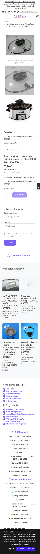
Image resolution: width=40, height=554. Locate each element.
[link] (20, 16)
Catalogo (7, 21)
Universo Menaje (12, 416)
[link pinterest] (9, 11)
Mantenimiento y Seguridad (16, 424)
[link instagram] (6, 11)
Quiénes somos (11, 401)
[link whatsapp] (15, 11)
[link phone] (38, 184)
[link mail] (38, 187)
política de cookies (22, 544)
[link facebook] (3, 11)
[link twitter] (12, 11)
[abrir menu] (3, 16)
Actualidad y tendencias (15, 409)
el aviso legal (22, 234)
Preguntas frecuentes (14, 398)
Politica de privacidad (14, 391)
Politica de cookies (13, 394)
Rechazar (20, 549)
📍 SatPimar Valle (20, 432)
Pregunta (7, 222)
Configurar (10, 549)
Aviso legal (10, 389)
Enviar (10, 242)
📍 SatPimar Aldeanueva (20, 479)
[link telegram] (18, 11)
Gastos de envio (12, 396)
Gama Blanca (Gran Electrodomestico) (20, 414)
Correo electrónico (10, 213)
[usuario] (32, 16)
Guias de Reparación (14, 412)
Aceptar (31, 549)
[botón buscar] (28, 16)
